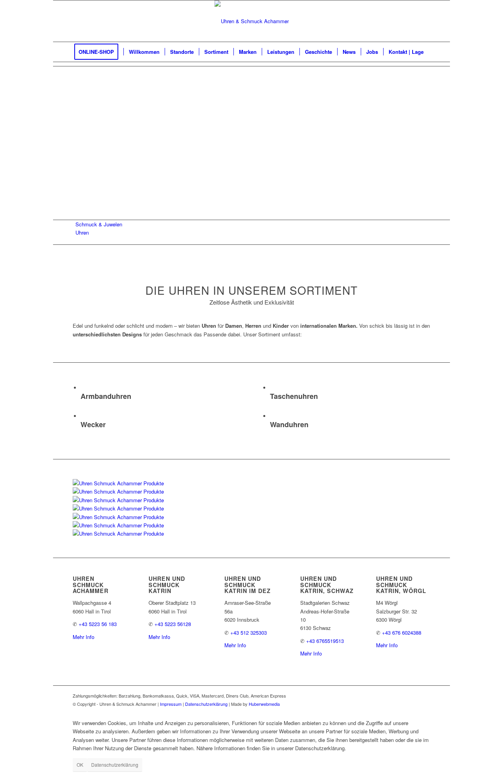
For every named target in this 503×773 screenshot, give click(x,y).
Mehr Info (83, 637)
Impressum (171, 704)
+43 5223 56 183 (98, 624)
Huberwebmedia (264, 704)
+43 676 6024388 (401, 632)
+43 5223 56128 (172, 624)
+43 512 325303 (248, 632)
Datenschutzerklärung (206, 704)
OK (80, 764)
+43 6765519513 (325, 640)
